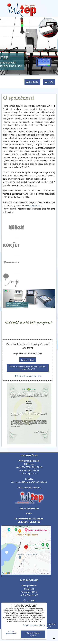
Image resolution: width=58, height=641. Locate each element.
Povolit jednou (27, 359)
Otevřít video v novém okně (28, 376)
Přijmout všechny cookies (32, 634)
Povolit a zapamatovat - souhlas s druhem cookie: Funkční (27, 368)
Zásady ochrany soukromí (34, 625)
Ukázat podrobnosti (11, 632)
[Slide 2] (29, 73)
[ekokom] (29, 443)
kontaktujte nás (34, 205)
